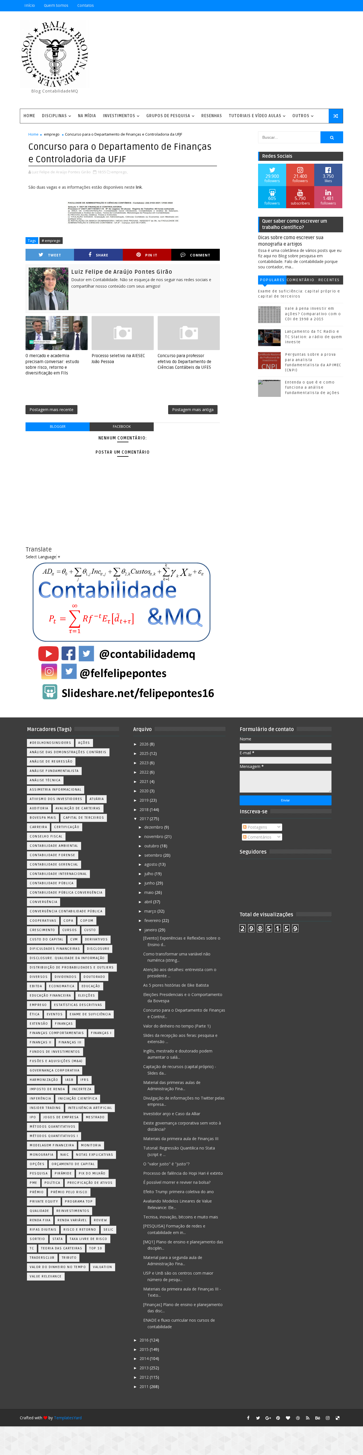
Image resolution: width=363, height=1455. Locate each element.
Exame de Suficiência (90, 1014)
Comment (200, 255)
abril (148, 901)
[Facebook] (317, 5)
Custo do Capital (46, 939)
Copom (87, 921)
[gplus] (268, 1418)
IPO (33, 1117)
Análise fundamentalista (54, 771)
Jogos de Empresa (61, 1117)
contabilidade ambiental (54, 846)
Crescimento (42, 930)
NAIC (64, 1155)
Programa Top (79, 1201)
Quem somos (56, 5)
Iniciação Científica (77, 1098)
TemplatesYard (68, 1417)
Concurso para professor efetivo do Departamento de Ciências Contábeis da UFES (184, 361)
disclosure (98, 949)
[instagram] (327, 1418)
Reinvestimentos (73, 1211)
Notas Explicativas (94, 1155)
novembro (154, 836)
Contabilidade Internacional (58, 874)
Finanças (64, 1024)
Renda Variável (72, 1220)
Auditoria (39, 808)
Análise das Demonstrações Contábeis (68, 752)
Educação (91, 986)
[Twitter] (337, 5)
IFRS (85, 1080)
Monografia (41, 1155)
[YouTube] (298, 5)
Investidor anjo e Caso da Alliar (171, 1113)
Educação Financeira (50, 995)
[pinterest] (278, 1418)
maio (149, 892)
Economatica (62, 986)
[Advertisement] (239, 60)
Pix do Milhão (92, 1173)
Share (102, 255)
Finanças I (101, 1033)
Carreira (38, 827)
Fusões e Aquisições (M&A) (56, 1061)
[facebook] (248, 1418)
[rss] (307, 1418)
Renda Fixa (40, 1220)
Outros (300, 115)
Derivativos (96, 939)
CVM (74, 939)
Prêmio (37, 1192)
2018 (145, 809)
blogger (58, 426)
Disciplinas (54, 115)
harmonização (44, 1080)
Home (29, 115)
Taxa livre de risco (88, 1239)
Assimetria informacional (55, 789)
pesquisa (39, 1173)
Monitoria (91, 1145)
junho (150, 883)
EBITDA (36, 986)
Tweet (54, 255)
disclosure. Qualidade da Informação (67, 958)
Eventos (55, 1014)
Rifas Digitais (43, 1229)
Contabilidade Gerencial (54, 864)
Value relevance (46, 1276)
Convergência (43, 902)
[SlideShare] (327, 5)
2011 (145, 1386)
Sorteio (37, 1239)
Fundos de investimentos (55, 1052)
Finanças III (70, 1042)
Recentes (329, 279)
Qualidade (39, 1211)
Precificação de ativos (90, 1183)
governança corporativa (54, 1070)
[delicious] (337, 1418)
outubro (152, 845)
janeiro (151, 929)
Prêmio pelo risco (69, 1192)
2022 (145, 772)
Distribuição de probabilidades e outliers (72, 967)
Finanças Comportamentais (57, 1033)
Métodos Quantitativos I (54, 1136)
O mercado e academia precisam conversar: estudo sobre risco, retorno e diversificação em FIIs (52, 364)
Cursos (69, 930)
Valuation (102, 1267)
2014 (145, 1358)
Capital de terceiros (83, 818)
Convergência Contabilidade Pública (66, 911)
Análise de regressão (51, 761)
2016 (145, 1340)
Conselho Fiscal (46, 836)
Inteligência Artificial (90, 1108)
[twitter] (258, 1418)
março (150, 911)
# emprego (51, 240)
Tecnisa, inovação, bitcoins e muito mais (180, 1217)
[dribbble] (298, 1418)
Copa (68, 921)
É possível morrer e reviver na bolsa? (176, 1182)
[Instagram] (307, 5)
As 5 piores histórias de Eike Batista (176, 985)
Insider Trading (45, 1108)
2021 (145, 781)
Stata (57, 1239)
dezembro (154, 827)
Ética (35, 1014)
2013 (145, 1367)
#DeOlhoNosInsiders (50, 743)
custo (90, 930)
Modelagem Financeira (52, 1145)
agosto (151, 864)
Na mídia (87, 115)
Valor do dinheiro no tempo (58, 1267)
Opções (37, 1164)
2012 (145, 1377)
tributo (69, 1258)
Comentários (301, 281)
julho (149, 873)
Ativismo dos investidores (56, 799)
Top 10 (95, 1248)
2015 (145, 1349)
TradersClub (42, 1258)
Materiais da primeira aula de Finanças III (180, 1138)
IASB (69, 1080)
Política (52, 1183)
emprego (52, 134)
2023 (145, 762)
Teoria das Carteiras (61, 1248)
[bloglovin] (288, 1418)
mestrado (95, 1117)
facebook (122, 426)
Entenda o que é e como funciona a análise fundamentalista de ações (312, 387)
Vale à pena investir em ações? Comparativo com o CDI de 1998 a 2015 (313, 313)
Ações (84, 743)
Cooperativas (43, 921)
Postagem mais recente (51, 409)
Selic (109, 1229)
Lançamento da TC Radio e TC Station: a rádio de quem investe (313, 336)
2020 (145, 790)
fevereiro (153, 920)
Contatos (85, 5)
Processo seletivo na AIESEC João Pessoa (118, 358)
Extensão (39, 1024)
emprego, (119, 171)
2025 (145, 753)
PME (33, 1183)
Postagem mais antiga (193, 409)
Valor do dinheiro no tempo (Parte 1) (177, 1026)
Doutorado (94, 977)
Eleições (86, 995)
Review (100, 1220)
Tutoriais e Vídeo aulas (255, 115)
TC (32, 1248)
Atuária (97, 799)
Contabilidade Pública (52, 883)
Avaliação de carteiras (78, 808)
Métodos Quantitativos (53, 1127)
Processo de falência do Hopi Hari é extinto (183, 1173)
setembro (153, 855)
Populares (272, 279)
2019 (145, 800)
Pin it (151, 255)
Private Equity (44, 1201)
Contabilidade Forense (52, 855)
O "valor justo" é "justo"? (166, 1163)
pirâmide (63, 1173)
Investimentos (119, 115)
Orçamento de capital (73, 1164)
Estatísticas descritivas (78, 1005)
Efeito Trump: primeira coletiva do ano (178, 1191)
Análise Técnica (45, 780)
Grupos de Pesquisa (168, 115)
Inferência (40, 1098)
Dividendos (66, 977)
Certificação (66, 827)
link (139, 187)
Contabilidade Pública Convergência (66, 892)
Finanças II (41, 1042)
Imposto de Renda (47, 1089)
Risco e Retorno (80, 1229)
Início (29, 5)
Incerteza (82, 1089)
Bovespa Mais (43, 818)
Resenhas (211, 115)
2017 (145, 818)
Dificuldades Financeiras (55, 949)
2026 (145, 744)
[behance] (317, 1418)
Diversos (39, 977)
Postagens (256, 827)
